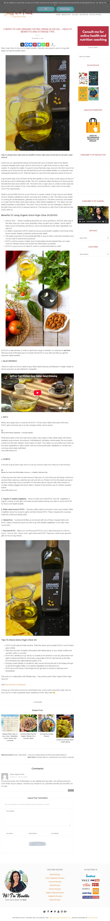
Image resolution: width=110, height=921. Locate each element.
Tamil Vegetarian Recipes (55, 878)
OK (46, 9)
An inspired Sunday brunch (46, 735)
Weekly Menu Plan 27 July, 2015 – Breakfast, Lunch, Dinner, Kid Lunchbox (10, 737)
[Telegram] (39, 44)
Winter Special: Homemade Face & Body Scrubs (55, 757)
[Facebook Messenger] (31, 44)
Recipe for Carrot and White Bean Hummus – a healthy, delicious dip (24, 472)
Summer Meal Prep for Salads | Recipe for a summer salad (28, 736)
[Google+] (65, 911)
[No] (107, 7)
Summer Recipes (55, 882)
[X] (22, 44)
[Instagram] (62, 911)
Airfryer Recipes (55, 889)
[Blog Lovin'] (45, 912)
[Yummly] (47, 44)
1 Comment (37, 702)
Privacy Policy (65, 9)
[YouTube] (58, 911)
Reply (71, 790)
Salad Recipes (55, 874)
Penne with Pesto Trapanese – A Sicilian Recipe (17, 432)
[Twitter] (51, 911)
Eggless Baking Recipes (55, 892)
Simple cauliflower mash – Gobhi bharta (65, 741)
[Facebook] (26, 44)
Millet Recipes (55, 885)
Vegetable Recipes (55, 896)
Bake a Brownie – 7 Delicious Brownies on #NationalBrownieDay (40, 755)
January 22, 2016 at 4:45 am (19, 777)
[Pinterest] (35, 44)
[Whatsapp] (43, 44)
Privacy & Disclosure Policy (60, 917)
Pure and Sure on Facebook (15, 684)
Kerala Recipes (54, 900)
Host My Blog (93, 917)
